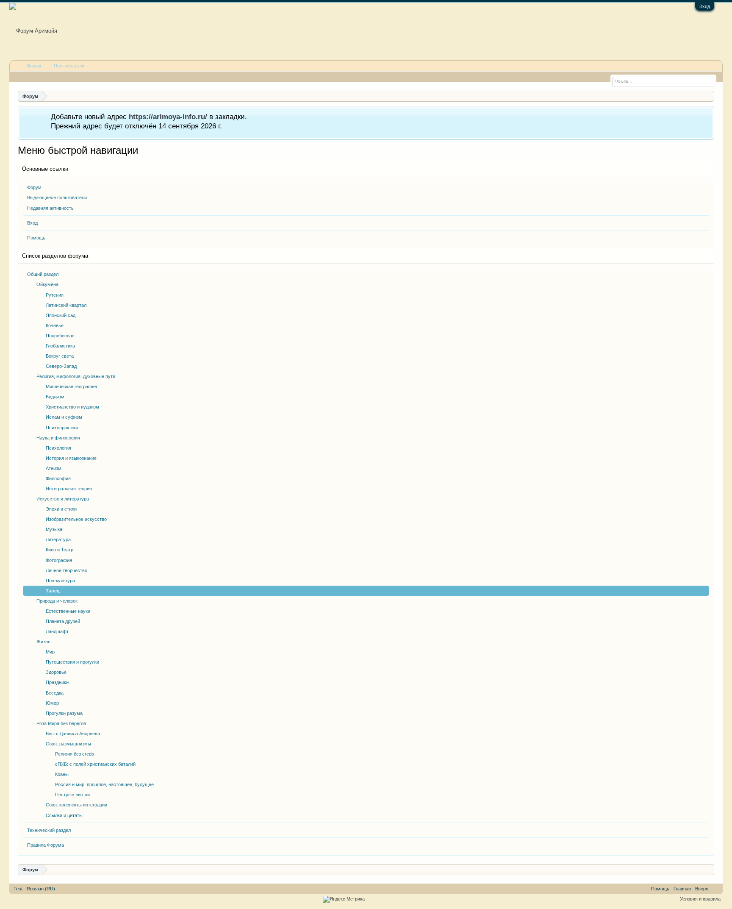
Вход (704, 6)
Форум (34, 187)
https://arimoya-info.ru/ (168, 116)
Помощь (36, 237)
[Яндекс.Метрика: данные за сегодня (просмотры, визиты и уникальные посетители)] (344, 899)
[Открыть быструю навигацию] (709, 96)
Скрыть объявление (707, 116)
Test (18, 888)
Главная (682, 888)
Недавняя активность (50, 208)
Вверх (701, 888)
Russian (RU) (41, 888)
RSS (715, 889)
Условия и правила (700, 898)
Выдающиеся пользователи (57, 197)
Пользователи (69, 65)
